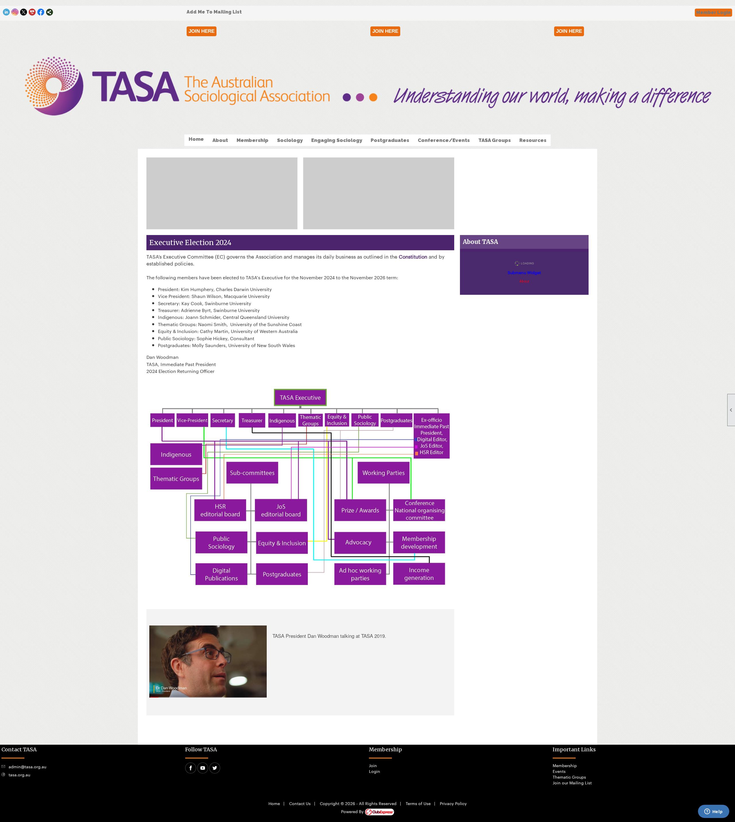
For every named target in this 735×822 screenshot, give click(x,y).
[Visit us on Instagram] (15, 12)
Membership (565, 765)
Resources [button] (532, 140)
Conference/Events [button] (444, 140)
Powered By (353, 811)
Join (373, 765)
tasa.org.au (19, 774)
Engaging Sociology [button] (336, 140)
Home (196, 139)
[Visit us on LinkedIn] (6, 12)
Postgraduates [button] (390, 140)
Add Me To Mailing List (214, 12)
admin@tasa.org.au (27, 766)
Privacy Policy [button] (453, 803)
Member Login (713, 12)
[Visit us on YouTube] (32, 12)
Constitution (413, 256)
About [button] (220, 140)
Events (559, 771)
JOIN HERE (201, 31)
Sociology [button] (290, 140)
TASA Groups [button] (494, 140)
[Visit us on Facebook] (41, 12)
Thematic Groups (569, 777)
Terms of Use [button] (418, 803)
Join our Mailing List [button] (572, 783)
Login (374, 771)
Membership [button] (252, 140)
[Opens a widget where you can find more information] (713, 812)
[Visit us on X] (23, 12)
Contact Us (300, 803)
